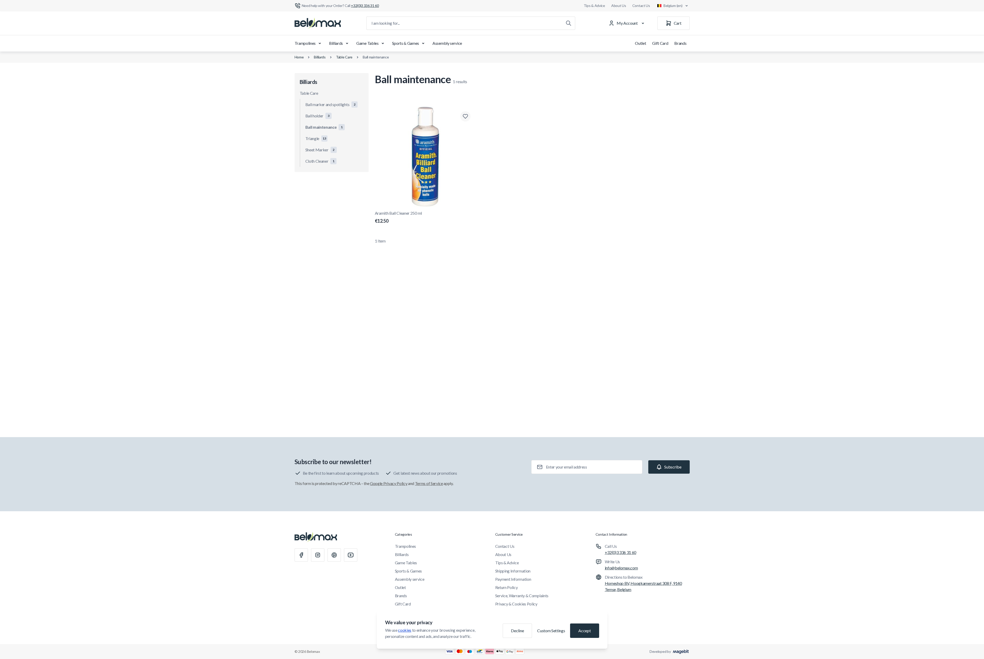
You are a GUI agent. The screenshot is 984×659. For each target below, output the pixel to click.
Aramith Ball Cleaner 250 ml (398, 217)
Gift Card (660, 43)
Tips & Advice (594, 5)
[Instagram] (317, 555)
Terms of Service (429, 483)
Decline (517, 630)
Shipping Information (513, 570)
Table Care (344, 57)
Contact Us (641, 5)
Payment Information (513, 579)
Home (299, 57)
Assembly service (447, 43)
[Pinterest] (334, 555)
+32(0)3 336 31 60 (620, 552)
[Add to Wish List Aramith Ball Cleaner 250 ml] (465, 116)
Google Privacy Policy (388, 483)
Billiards (336, 43)
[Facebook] (301, 555)
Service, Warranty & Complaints (521, 595)
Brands (680, 43)
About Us (618, 5)
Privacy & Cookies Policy (516, 603)
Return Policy (506, 587)
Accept (584, 630)
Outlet (640, 43)
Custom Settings (551, 630)
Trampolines (305, 43)
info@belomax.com (621, 567)
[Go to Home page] (318, 23)
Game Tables (367, 43)
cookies (404, 630)
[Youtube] (350, 555)
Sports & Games (405, 43)
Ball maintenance (376, 57)
